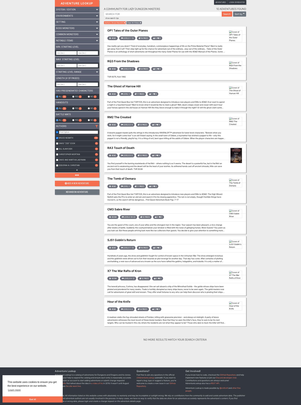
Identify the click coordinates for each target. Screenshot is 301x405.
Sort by (238, 14)
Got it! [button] (32, 399)
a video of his (97, 383)
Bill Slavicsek (78, 149)
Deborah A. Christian (78, 165)
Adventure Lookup (77, 3)
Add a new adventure (78, 183)
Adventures (221, 2)
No (92, 96)
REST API (215, 383)
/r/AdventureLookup (145, 377)
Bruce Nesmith (78, 138)
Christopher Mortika (78, 154)
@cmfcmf (224, 388)
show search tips (112, 18)
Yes (78, 96)
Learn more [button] (14, 390)
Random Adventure (78, 192)
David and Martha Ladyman (78, 160)
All (62, 96)
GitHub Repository (228, 375)
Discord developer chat (226, 377)
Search (227, 14)
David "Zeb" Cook (78, 143)
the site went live (73, 386)
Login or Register (237, 2)
